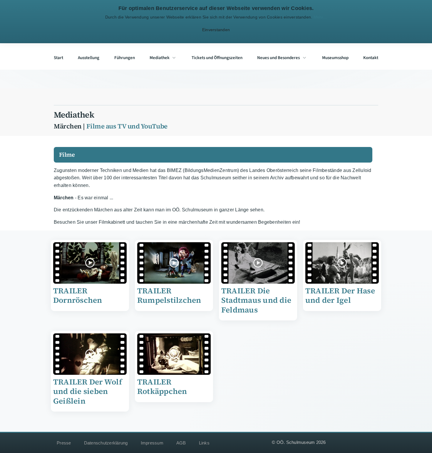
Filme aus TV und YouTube (127, 126)
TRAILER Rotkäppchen (162, 387)
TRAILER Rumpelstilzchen (169, 295)
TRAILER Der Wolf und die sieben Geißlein (87, 391)
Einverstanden (216, 29)
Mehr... (320, 17)
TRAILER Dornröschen (77, 295)
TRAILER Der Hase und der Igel (340, 295)
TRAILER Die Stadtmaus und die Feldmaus (256, 300)
